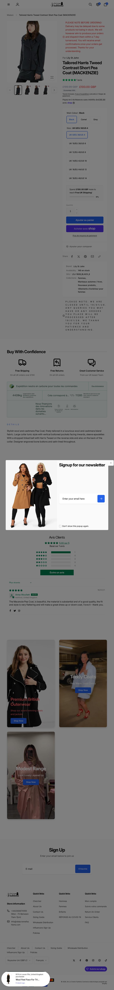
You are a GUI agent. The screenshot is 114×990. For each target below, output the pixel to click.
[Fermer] (111, 463)
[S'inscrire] (101, 498)
